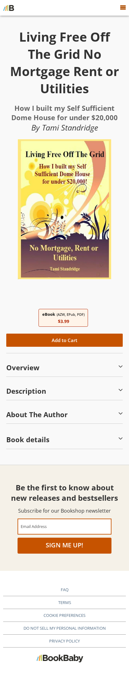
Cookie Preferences (64, 615)
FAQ (65, 589)
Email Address (34, 526)
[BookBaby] (8, 8)
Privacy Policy (64, 641)
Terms (64, 602)
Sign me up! (64, 545)
